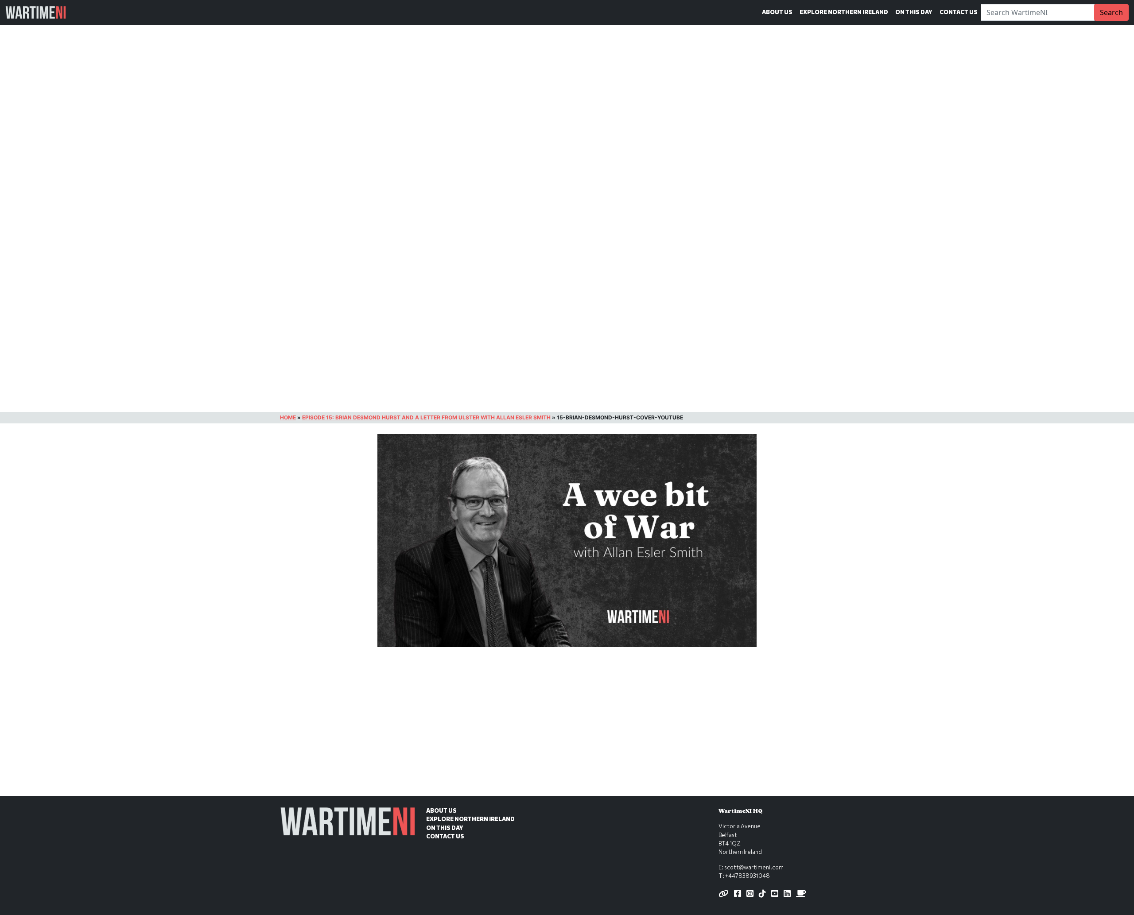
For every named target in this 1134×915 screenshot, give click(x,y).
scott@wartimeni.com (754, 867)
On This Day (913, 12)
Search (1111, 12)
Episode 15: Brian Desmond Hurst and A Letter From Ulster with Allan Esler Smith (426, 417)
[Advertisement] (567, 730)
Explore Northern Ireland (844, 12)
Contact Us (959, 12)
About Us (777, 12)
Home (288, 417)
